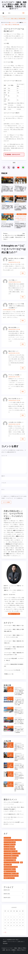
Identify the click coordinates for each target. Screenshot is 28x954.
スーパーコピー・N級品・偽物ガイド (13, 625)
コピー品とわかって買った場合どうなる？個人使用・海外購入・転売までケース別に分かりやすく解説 (19, 702)
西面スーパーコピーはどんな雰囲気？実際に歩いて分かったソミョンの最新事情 (19, 730)
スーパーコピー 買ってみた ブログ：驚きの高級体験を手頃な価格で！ (14, 808)
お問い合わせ (20, 941)
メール (3, 482)
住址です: (6, 594)
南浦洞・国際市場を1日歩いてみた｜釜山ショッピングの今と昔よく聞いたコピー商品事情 (19, 721)
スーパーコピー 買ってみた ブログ (11, 875)
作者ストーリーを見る (14, 613)
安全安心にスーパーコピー (12, 544)
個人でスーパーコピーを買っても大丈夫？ (12, 840)
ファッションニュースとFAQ (12, 670)
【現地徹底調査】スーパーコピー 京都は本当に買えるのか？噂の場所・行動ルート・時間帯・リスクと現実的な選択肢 (20, 188)
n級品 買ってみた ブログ (9, 878)
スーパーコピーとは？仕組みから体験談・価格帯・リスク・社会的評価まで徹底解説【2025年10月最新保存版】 (20, 207)
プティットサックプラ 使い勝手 (11, 802)
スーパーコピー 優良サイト (9, 869)
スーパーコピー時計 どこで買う (10, 851)
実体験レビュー (8, 674)
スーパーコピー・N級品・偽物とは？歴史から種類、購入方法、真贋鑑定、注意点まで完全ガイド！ (14, 5)
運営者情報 (5, 943)
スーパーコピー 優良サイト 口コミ (11, 855)
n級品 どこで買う (7, 864)
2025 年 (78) (7, 893)
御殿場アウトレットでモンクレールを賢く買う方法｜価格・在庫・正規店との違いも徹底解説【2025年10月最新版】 (19, 787)
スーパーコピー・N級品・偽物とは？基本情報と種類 (9, 177)
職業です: (6, 590)
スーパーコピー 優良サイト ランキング (12, 853)
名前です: (6, 585)
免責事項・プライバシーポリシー (9, 941)
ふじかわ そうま (13, 22)
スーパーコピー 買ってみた (10, 817)
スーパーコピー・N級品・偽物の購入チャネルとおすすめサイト (14, 653)
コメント (4, 455)
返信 (23, 273)
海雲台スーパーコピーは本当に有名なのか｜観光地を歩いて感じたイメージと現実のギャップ (19, 712)
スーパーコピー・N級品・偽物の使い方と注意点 (14, 642)
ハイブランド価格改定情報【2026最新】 (13, 665)
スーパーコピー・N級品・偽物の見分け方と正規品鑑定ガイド (14, 647)
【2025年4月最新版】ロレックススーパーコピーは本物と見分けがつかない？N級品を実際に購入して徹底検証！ (20, 225)
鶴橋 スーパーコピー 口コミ (9, 871)
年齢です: (19, 585)
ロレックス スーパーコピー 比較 (10, 866)
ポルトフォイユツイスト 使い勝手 (12, 822)
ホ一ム (4, 939)
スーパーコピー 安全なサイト (10, 857)
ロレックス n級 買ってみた (9, 844)
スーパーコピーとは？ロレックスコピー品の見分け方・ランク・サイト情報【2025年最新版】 (7, 225)
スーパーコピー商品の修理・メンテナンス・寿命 (13, 659)
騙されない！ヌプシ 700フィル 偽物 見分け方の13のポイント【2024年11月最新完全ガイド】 (19, 776)
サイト (3, 489)
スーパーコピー (7, 837)
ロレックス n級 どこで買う (9, 849)
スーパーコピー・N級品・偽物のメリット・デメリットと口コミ (13, 636)
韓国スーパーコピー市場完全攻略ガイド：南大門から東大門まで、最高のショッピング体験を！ (19, 747)
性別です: (6, 588)
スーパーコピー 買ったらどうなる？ (11, 862)
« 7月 (5, 932)
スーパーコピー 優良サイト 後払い (11, 873)
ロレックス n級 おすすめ (9, 846)
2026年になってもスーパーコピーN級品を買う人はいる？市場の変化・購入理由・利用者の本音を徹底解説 (19, 692)
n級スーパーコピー (17, 530)
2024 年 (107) (7, 897)
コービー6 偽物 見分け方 (9, 814)
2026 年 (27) (7, 890)
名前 (3, 476)
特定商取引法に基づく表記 (12, 939)
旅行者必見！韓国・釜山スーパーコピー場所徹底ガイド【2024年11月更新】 (19, 767)
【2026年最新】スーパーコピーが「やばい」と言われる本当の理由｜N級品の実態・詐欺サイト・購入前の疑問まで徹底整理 (7, 189)
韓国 (21, 862)
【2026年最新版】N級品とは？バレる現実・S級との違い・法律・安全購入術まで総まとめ (7, 207)
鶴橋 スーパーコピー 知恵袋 (9, 860)
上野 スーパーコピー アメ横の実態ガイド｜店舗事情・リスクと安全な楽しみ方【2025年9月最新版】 (19, 758)
